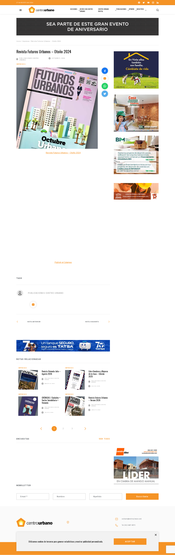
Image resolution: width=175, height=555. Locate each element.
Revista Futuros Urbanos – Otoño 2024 (63, 153)
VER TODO (104, 439)
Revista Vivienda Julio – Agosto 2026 (51, 372)
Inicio (18, 41)
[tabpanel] (63, 393)
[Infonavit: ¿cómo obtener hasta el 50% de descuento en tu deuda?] (86, 330)
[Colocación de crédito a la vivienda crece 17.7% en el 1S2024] (39, 330)
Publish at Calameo (63, 262)
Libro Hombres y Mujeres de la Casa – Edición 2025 (98, 374)
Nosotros (140, 9)
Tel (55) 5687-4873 (128, 525)
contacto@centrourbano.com (132, 519)
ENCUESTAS (22, 439)
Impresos (26, 41)
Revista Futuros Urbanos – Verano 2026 (98, 399)
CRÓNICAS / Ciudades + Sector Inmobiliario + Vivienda (51, 400)
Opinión (131, 9)
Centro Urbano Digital (103, 10)
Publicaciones (121, 9)
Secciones (73, 9)
